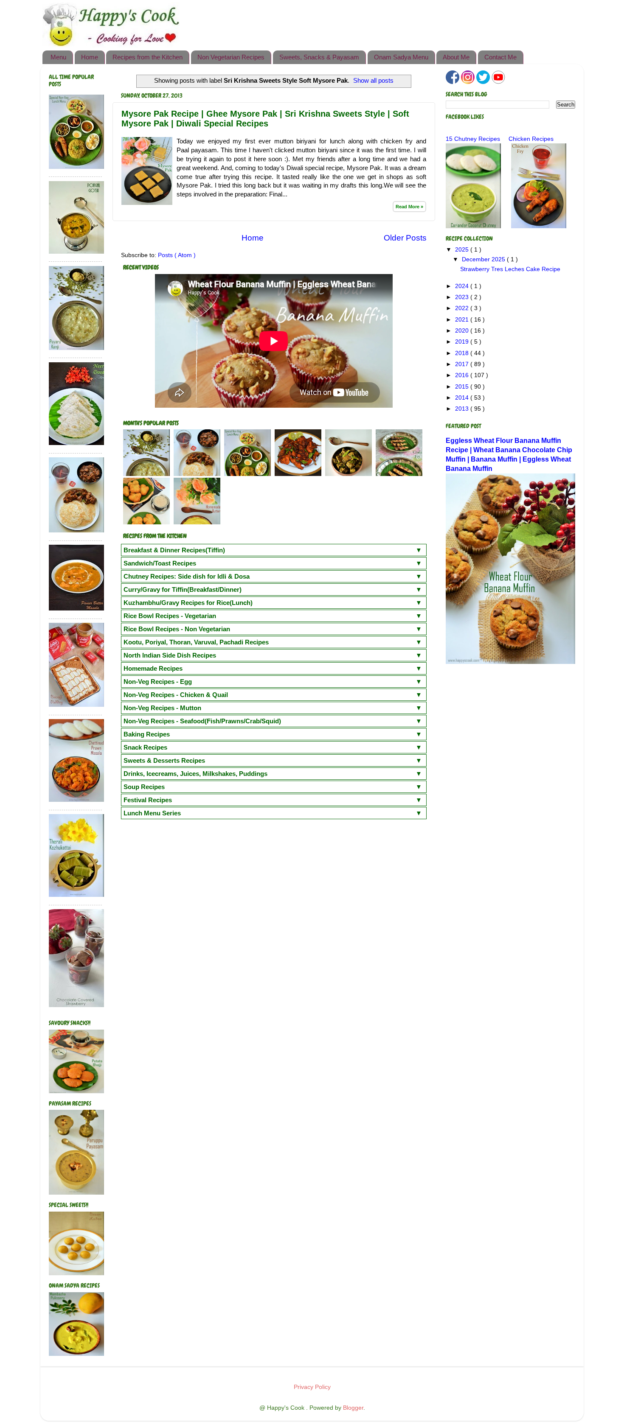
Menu (58, 57)
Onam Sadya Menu (401, 57)
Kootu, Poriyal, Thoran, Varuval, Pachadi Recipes (196, 642)
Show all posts (373, 80)
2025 (462, 249)
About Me (456, 57)
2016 (462, 375)
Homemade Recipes (153, 668)
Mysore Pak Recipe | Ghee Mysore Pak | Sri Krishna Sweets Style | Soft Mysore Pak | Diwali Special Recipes (265, 118)
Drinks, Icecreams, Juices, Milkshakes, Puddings (195, 773)
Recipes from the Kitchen (147, 57)
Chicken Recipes (531, 139)
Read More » (409, 206)
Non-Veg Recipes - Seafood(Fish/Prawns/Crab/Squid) (202, 721)
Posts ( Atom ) (177, 255)
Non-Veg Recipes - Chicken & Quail (176, 694)
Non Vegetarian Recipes (230, 57)
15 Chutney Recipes (473, 139)
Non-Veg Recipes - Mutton (162, 707)
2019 (462, 342)
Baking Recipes (147, 734)
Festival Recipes (148, 799)
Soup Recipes (144, 786)
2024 (462, 286)
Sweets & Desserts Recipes (164, 760)
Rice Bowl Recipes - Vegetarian (170, 615)
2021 (462, 319)
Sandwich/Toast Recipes (160, 563)
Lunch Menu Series (152, 813)
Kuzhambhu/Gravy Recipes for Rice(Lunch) (188, 602)
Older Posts (405, 237)
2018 (462, 353)
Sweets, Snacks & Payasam (319, 57)
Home (89, 57)
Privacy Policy (312, 1387)
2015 (462, 387)
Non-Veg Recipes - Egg (158, 681)
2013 (462, 409)
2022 (462, 308)
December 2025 (484, 259)
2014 (462, 398)
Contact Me (500, 57)
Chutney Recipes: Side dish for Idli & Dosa (187, 576)
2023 (462, 297)
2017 (462, 364)
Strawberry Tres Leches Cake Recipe (510, 269)
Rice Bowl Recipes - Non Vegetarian (177, 629)
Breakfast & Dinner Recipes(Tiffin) (174, 550)
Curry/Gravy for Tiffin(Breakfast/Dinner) (183, 589)
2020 (462, 331)
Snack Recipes (145, 747)
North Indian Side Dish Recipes (170, 655)
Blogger (353, 1408)
